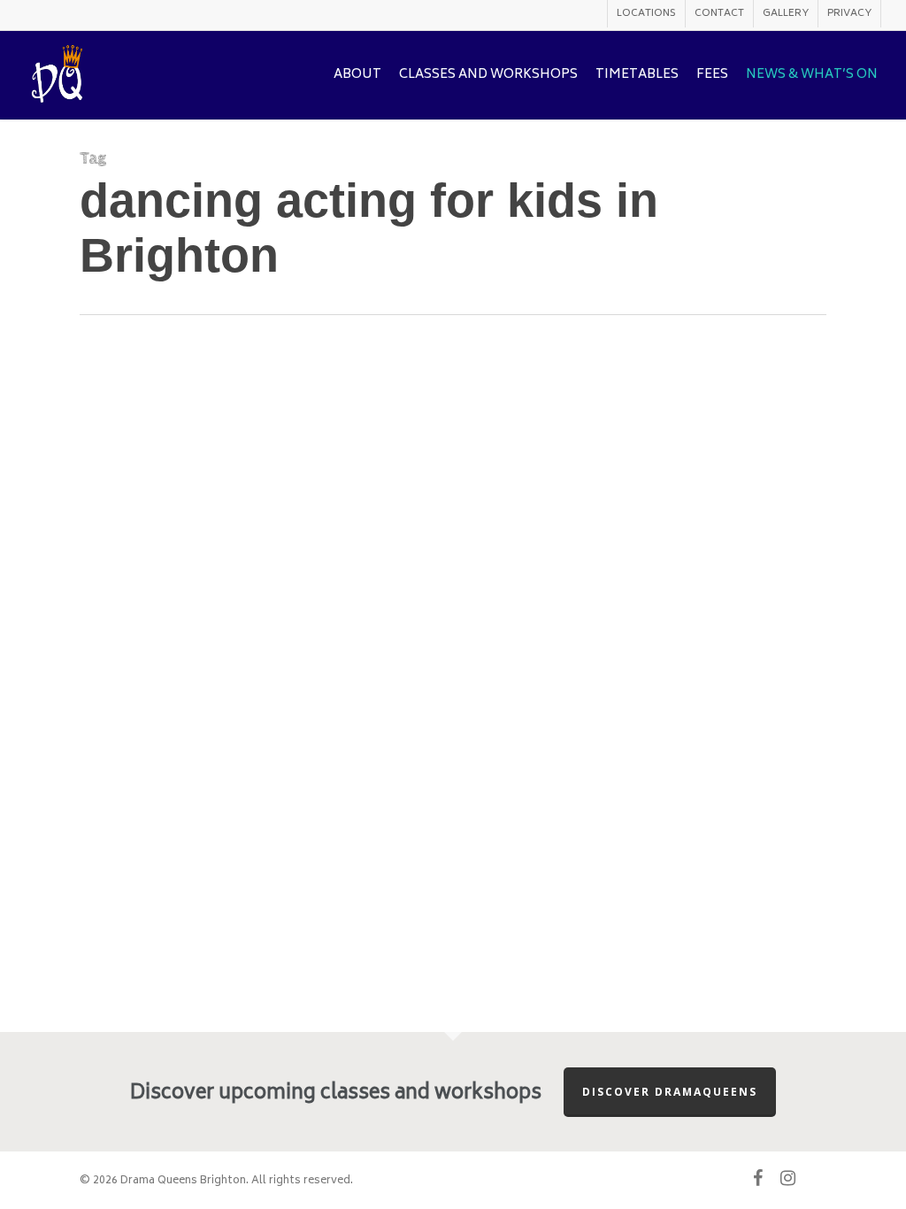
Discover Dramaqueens (669, 1091)
